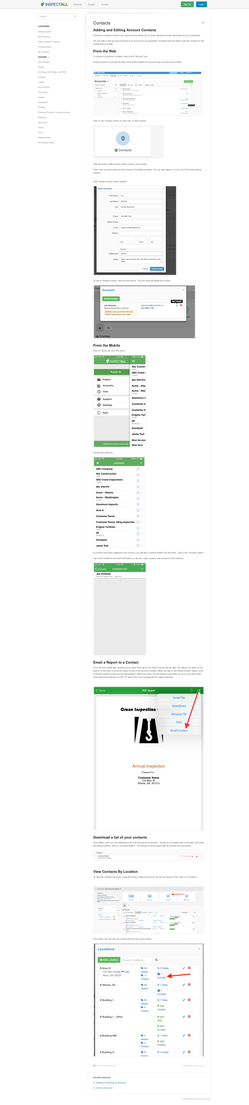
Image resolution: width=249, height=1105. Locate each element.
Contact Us (111, 1065)
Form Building (44, 87)
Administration (44, 61)
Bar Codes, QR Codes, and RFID (52, 72)
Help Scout (207, 1099)
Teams (41, 127)
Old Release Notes (46, 142)
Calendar (42, 77)
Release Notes (44, 137)
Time (40, 132)
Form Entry (42, 92)
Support (91, 4)
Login (201, 4)
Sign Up (187, 4)
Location (177, 169)
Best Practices (44, 36)
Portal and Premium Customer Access (54, 112)
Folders (41, 82)
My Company (43, 51)
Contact (105, 4)
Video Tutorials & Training (48, 41)
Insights (41, 97)
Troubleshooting (44, 46)
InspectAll (187, 1099)
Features (78, 4)
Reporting (42, 117)
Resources (42, 122)
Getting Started (44, 31)
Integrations (43, 102)
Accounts (42, 56)
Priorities (41, 107)
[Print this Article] (203, 22)
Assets (41, 67)
